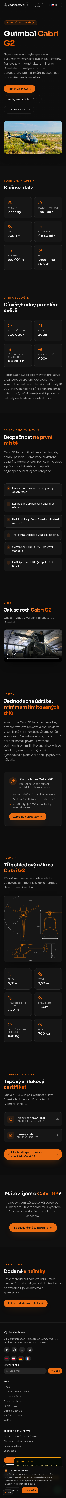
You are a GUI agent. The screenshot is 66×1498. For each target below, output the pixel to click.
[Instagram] (14, 1350)
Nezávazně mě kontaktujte (31, 1227)
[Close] (59, 1460)
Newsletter (11, 1365)
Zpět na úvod (39, 5)
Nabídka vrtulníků (13, 1415)
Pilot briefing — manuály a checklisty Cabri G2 (27, 1154)
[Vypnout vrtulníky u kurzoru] (8, 1492)
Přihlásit (55, 1370)
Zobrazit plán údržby (26, 816)
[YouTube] (22, 1350)
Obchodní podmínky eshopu (18, 1441)
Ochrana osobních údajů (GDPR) (21, 1436)
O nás (7, 1386)
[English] (7, 1358)
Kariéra (7, 1420)
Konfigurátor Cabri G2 (21, 99)
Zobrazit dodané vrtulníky (24, 1303)
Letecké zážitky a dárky (16, 1391)
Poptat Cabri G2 (18, 88)
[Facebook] (7, 1350)
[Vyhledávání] (26, 5)
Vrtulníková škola (12, 1396)
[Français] (28, 1358)
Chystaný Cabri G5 (19, 109)
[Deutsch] (21, 1358)
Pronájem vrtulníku (13, 1401)
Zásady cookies (12, 1445)
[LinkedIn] (30, 1350)
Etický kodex (10, 1450)
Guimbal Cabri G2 (13, 1410)
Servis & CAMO (11, 1405)
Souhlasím (30, 1490)
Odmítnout (12, 1490)
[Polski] (14, 1358)
